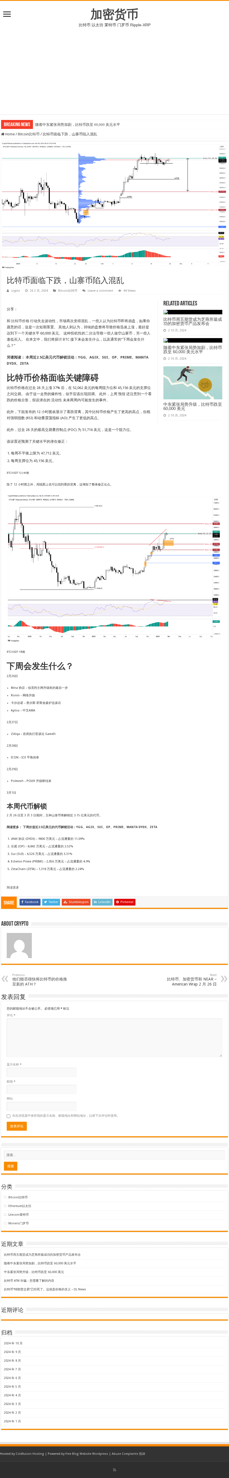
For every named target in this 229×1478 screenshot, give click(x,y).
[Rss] (115, 1470)
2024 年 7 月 (12, 1369)
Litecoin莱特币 (18, 1215)
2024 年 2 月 (12, 1413)
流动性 (56, 400)
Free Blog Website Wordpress (86, 1454)
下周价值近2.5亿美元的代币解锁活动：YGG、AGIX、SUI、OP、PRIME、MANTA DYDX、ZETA (90, 827)
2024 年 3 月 (12, 1404)
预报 (121, 394)
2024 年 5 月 (12, 1387)
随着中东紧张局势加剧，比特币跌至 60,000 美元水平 (77, 124)
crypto (15, 291)
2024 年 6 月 (12, 1378)
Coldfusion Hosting (30, 1454)
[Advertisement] (114, 75)
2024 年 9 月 (12, 1352)
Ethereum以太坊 (19, 1206)
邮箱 (11, 1081)
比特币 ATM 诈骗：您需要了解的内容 (29, 1281)
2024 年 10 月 (13, 1343)
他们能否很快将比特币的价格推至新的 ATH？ (39, 979)
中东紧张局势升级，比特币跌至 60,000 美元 (192, 406)
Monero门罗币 (18, 1223)
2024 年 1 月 (12, 1421)
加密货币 (114, 14)
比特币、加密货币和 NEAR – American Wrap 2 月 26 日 (192, 979)
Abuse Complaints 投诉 (128, 1454)
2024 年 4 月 (12, 1395)
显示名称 (14, 1064)
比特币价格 (20, 321)
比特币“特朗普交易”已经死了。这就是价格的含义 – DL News (45, 1289)
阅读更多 (13, 887)
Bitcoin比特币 (29, 134)
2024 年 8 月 (12, 1361)
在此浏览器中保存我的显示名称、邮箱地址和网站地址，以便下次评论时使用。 (66, 1116)
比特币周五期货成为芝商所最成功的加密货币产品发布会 (192, 321)
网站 (10, 1098)
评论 (11, 1015)
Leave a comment (100, 291)
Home (9, 134)
